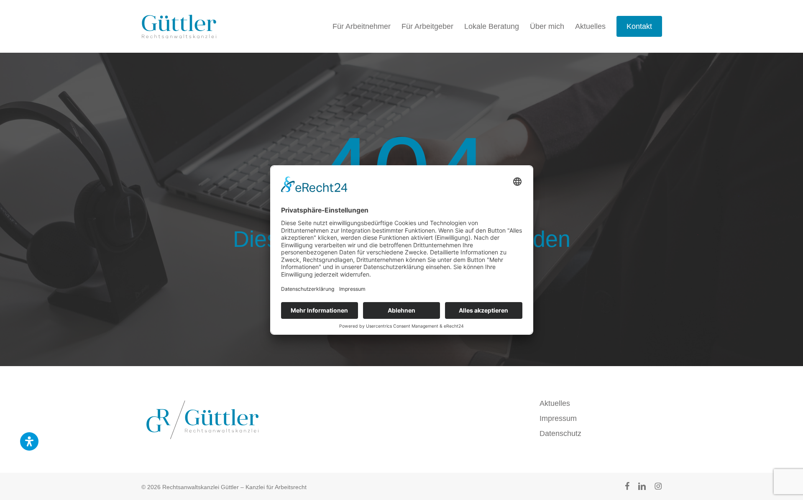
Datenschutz (560, 433)
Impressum (558, 418)
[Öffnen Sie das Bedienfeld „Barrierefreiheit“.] (29, 441)
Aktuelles (555, 403)
